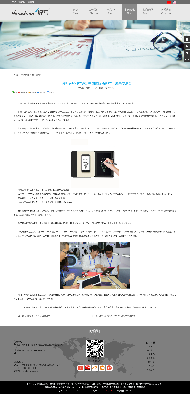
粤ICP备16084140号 (75, 387)
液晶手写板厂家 (91, 387)
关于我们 (94, 11)
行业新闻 (24, 75)
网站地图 (120, 391)
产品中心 (112, 11)
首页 (75, 11)
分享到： (52, 92)
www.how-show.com (81, 391)
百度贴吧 (42, 92)
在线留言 (151, 370)
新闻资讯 (130, 11)
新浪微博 (23, 92)
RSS (131, 391)
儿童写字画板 (115, 387)
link (114, 391)
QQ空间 (33, 92)
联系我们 (166, 11)
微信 (15, 92)
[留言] (187, 59)
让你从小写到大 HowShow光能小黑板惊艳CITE (119, 316)
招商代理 (148, 11)
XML (127, 391)
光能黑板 (104, 387)
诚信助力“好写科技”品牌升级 (37, 316)
